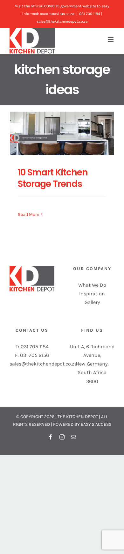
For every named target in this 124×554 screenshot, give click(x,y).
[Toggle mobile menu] (111, 39)
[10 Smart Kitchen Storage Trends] (62, 133)
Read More (28, 214)
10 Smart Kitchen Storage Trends (53, 178)
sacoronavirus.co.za (57, 13)
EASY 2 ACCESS (96, 424)
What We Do (92, 285)
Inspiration (92, 294)
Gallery (92, 302)
